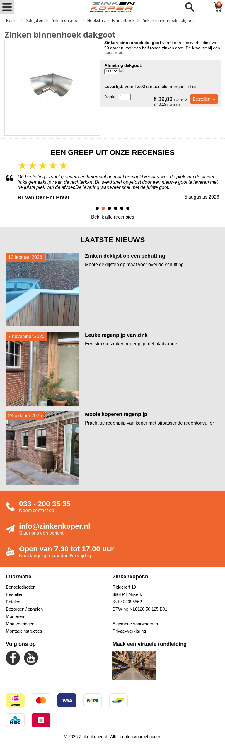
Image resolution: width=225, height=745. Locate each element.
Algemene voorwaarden (135, 623)
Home (12, 20)
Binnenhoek (123, 20)
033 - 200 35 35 (45, 503)
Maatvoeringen (20, 623)
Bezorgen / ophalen (24, 609)
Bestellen (14, 594)
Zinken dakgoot (65, 20)
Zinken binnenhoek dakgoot (168, 20)
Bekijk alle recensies (112, 216)
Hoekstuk (96, 20)
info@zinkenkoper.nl (54, 526)
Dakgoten (34, 20)
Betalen (13, 601)
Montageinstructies (24, 631)
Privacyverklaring (129, 631)
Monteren (15, 616)
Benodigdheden (20, 586)
